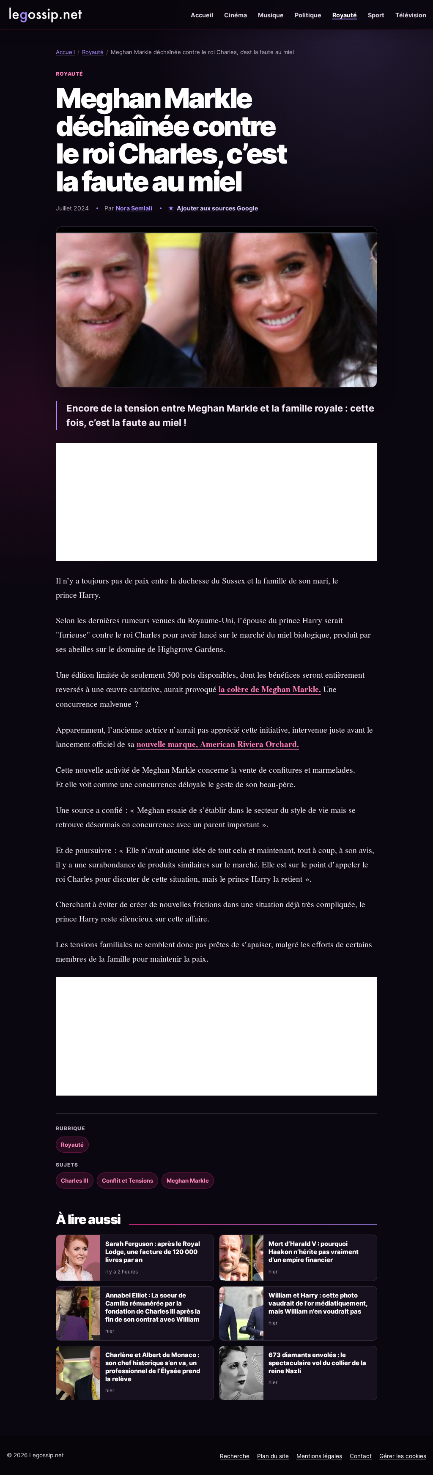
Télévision (410, 15)
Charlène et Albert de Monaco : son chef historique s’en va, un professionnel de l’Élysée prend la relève (152, 1367)
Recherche (234, 1456)
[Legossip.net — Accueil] (45, 14)
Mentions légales (319, 1456)
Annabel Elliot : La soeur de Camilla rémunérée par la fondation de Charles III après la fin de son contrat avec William (152, 1307)
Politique (308, 15)
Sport (376, 15)
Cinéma (235, 15)
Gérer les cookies (402, 1456)
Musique (271, 15)
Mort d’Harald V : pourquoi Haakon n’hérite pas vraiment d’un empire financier (314, 1252)
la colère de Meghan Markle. (270, 689)
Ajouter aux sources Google (217, 208)
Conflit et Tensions (127, 1180)
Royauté (344, 15)
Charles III (74, 1180)
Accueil (202, 15)
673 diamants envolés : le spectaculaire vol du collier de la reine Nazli (317, 1363)
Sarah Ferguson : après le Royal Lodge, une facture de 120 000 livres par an (152, 1252)
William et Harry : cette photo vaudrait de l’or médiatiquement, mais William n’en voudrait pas (318, 1303)
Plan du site (273, 1456)
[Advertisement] (216, 502)
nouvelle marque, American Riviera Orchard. (218, 744)
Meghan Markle (188, 1180)
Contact (361, 1456)
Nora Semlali (134, 208)
